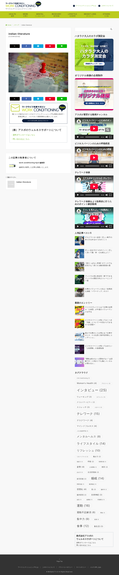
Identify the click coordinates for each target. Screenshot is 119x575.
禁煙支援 (80, 484)
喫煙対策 (102, 461)
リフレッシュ (88, 450)
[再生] (78, 137)
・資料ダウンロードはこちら (23, 135)
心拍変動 (93, 467)
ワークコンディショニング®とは (86, 5)
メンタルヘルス (89, 436)
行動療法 (101, 499)
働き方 (97, 456)
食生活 (98, 526)
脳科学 (104, 489)
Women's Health (87, 383)
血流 (79, 499)
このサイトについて (107, 5)
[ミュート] (107, 137)
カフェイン (101, 397)
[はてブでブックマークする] (38, 46)
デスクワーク (85, 420)
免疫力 (80, 461)
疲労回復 (81, 479)
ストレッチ (83, 407)
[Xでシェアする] (15, 46)
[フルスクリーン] (110, 137)
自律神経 (96, 495)
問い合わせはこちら (84, 545)
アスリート (106, 383)
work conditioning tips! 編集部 (32, 163)
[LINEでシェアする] (62, 46)
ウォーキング (84, 397)
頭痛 (96, 519)
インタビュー (92, 390)
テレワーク (88, 413)
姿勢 (80, 467)
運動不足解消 (86, 512)
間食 (102, 513)
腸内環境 (81, 495)
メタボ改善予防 (82, 431)
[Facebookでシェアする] (27, 46)
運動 (83, 505)
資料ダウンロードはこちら (86, 543)
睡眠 (97, 478)
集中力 (83, 518)
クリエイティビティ (86, 402)
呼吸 (91, 461)
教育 (105, 467)
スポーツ (98, 407)
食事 (83, 526)
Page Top (60, 561)
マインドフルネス (87, 426)
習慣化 (82, 489)
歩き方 (80, 472)
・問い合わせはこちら (21, 139)
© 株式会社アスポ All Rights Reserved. (59, 572)
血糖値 (89, 499)
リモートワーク (82, 456)
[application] (94, 128)
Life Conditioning (83, 378)
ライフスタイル (91, 443)
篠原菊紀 (92, 484)
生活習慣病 (93, 472)
